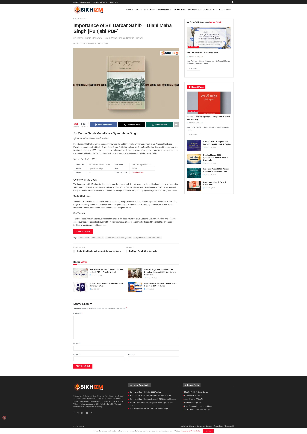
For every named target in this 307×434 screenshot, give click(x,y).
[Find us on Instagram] (82, 413)
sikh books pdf (97, 238)
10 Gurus (148, 10)
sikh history (110, 238)
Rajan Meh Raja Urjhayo (193, 395)
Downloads (209, 10)
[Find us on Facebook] (74, 413)
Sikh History (180, 10)
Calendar (224, 10)
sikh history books (124, 238)
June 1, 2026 (95, 289)
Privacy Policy (113, 2)
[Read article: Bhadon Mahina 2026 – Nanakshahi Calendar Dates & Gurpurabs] (194, 159)
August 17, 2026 (210, 163)
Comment (78, 313)
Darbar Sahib (84, 238)
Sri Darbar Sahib (154, 238)
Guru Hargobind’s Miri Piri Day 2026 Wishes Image (149, 408)
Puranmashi (229, 426)
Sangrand (209, 426)
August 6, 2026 (209, 188)
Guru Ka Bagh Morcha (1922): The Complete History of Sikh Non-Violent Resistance (160, 272)
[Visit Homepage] (88, 10)
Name (76, 343)
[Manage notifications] (4, 418)
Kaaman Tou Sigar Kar (192, 402)
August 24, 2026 (193, 56)
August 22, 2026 (96, 275)
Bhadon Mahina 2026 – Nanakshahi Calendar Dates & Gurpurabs (215, 157)
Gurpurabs (200, 426)
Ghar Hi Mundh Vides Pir (193, 399)
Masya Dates (218, 426)
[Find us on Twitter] (92, 413)
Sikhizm (81, 426)
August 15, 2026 (210, 174)
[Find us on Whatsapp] (78, 413)
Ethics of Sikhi (102, 43)
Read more (194, 68)
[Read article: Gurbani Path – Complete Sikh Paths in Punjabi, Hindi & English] (194, 145)
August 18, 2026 (210, 147)
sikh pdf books (139, 238)
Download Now (137, 172)
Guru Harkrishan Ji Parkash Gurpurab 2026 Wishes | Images (153, 399)
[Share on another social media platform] (176, 124)
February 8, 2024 (79, 43)
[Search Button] (233, 2)
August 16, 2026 (151, 277)
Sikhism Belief (133, 10)
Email (76, 354)
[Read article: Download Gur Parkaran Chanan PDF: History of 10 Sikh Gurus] (135, 287)
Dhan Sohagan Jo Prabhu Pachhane (198, 406)
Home (75, 19)
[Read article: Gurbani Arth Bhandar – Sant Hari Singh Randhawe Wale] (80, 287)
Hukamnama (193, 10)
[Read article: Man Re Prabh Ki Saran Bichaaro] (209, 38)
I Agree (208, 431)
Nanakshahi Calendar (187, 426)
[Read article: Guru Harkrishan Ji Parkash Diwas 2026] (194, 186)
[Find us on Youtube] (87, 413)
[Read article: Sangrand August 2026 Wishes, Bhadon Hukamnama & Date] (194, 173)
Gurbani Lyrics (164, 10)
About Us (96, 2)
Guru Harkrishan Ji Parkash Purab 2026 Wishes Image (150, 395)
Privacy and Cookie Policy (191, 431)
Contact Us (103, 2)
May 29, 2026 (149, 289)
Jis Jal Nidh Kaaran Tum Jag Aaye (197, 410)
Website (131, 354)
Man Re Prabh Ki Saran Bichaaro (203, 52)
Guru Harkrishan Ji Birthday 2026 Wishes (145, 392)
